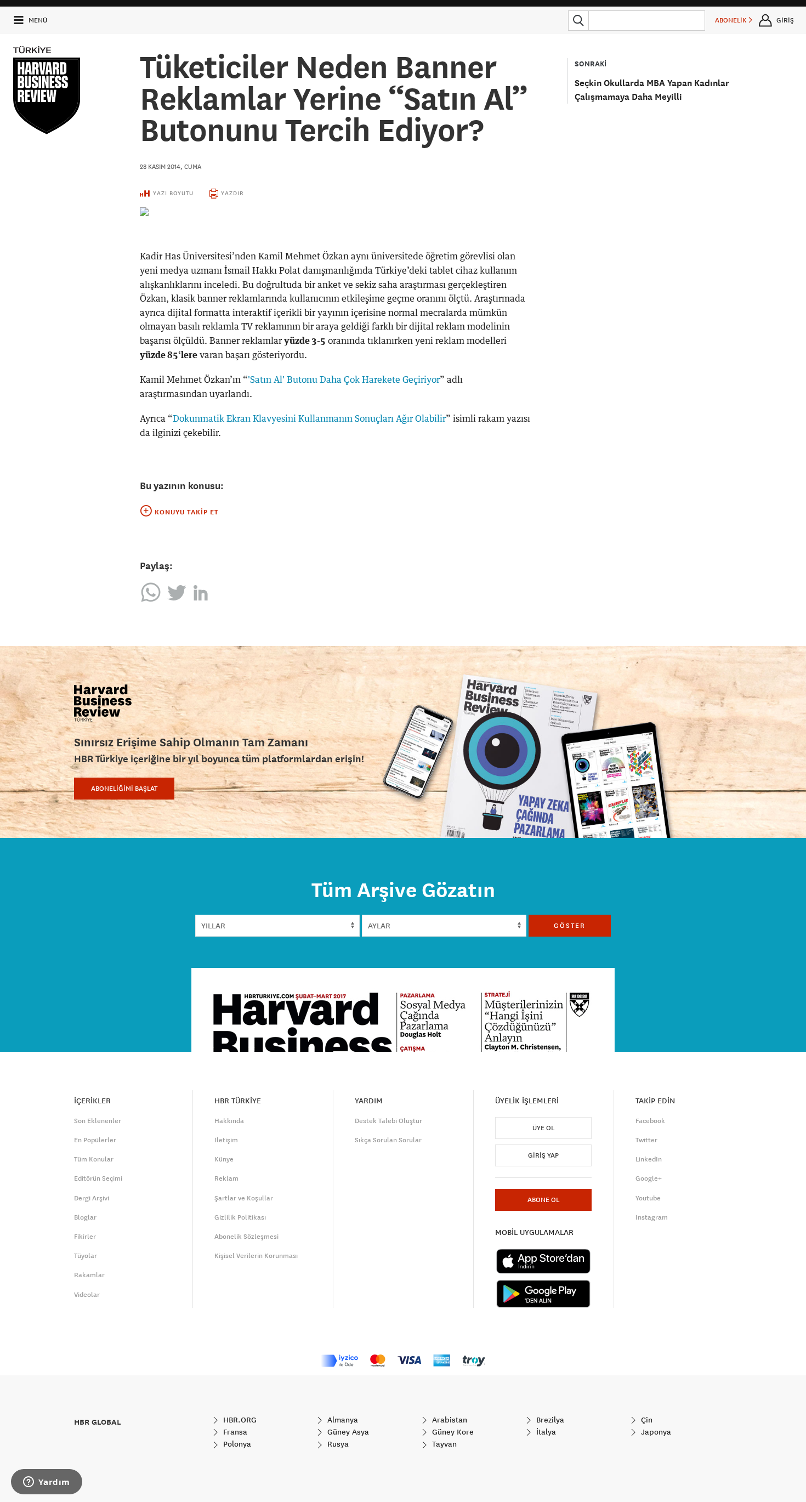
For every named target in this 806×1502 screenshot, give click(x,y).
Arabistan (448, 1420)
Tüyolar (85, 1255)
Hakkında (229, 1120)
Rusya (337, 1444)
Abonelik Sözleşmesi (246, 1236)
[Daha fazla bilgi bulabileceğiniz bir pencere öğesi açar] (46, 1483)
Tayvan (443, 1444)
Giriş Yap (543, 1155)
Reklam (226, 1178)
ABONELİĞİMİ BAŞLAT (124, 788)
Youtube (648, 1198)
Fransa (234, 1432)
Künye (224, 1159)
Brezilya (549, 1420)
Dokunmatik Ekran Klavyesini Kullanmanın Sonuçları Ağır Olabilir (309, 419)
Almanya (341, 1420)
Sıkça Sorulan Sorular (388, 1140)
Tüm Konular (93, 1159)
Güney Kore (452, 1432)
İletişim (226, 1140)
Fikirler (85, 1236)
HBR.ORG (239, 1420)
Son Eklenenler (97, 1120)
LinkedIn (648, 1159)
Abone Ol (543, 1199)
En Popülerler (95, 1140)
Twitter (646, 1140)
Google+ (648, 1178)
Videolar (87, 1294)
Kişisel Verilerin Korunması (256, 1255)
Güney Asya (347, 1432)
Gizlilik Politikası (240, 1217)
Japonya (655, 1432)
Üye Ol (543, 1128)
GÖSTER (570, 925)
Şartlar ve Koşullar (243, 1198)
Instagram (651, 1217)
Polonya (236, 1444)
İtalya (545, 1432)
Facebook (650, 1120)
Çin (645, 1420)
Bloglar (85, 1217)
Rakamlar (89, 1275)
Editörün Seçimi (98, 1178)
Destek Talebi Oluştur (388, 1120)
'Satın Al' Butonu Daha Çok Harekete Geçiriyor (344, 380)
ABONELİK (731, 20)
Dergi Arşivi (91, 1198)
